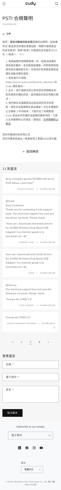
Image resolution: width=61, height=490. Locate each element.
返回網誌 (32, 152)
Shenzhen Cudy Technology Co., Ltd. (30, 481)
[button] (4, 3)
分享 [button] (8, 33)
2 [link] (30, 342)
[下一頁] (48, 342)
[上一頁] (13, 342)
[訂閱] (49, 435)
